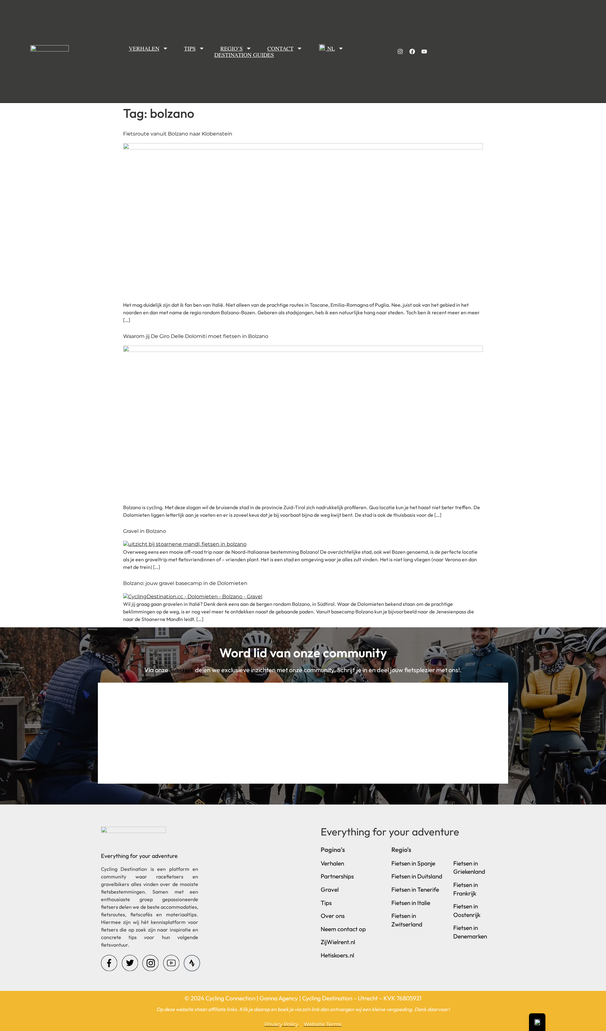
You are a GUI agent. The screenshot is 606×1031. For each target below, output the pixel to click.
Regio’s (231, 48)
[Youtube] (424, 51)
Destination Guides (244, 54)
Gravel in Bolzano (144, 531)
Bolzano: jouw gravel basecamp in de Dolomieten (185, 583)
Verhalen (144, 48)
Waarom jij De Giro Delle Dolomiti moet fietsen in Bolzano (195, 336)
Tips (190, 48)
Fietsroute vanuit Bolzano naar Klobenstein (177, 134)
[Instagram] (400, 51)
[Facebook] (412, 51)
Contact (280, 48)
